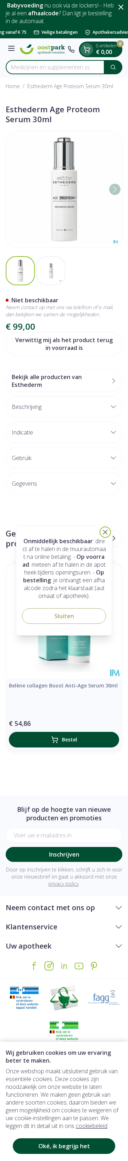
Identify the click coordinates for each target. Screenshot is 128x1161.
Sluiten (64, 616)
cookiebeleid (91, 1126)
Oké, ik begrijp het (64, 1146)
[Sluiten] (105, 532)
